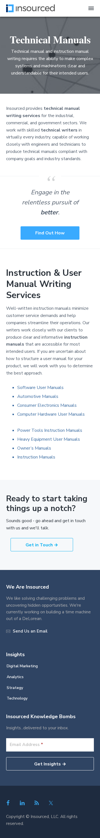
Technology (17, 698)
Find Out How (50, 233)
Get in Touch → (42, 545)
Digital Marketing (22, 666)
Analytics (15, 677)
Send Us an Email (30, 631)
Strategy (15, 687)
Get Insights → (50, 764)
